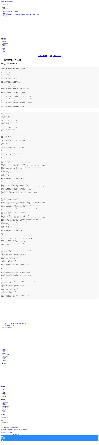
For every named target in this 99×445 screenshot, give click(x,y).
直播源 (4, 360)
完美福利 (5, 356)
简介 (4, 392)
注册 (7, 4)
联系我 (4, 396)
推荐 (4, 48)
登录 (4, 4)
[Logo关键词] (49, 1)
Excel (4, 357)
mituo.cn (19, 434)
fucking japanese (49, 55)
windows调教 (6, 354)
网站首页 (5, 7)
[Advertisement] (49, 27)
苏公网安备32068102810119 (7, 429)
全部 (4, 14)
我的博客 (5, 44)
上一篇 (14, 323)
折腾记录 (5, 353)
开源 (4, 358)
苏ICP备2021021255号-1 (6, 432)
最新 (4, 51)
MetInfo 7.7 (8, 434)
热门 (4, 49)
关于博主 (3, 389)
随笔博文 (5, 45)
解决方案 (5, 352)
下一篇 (8, 325)
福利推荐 (3, 386)
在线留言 (5, 393)
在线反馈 (5, 394)
